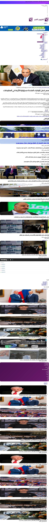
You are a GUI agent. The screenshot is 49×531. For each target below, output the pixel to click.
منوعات (42, 57)
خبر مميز (46, 110)
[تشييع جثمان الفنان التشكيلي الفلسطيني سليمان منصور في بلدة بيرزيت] (23, 336)
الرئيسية (45, 32)
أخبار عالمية (42, 47)
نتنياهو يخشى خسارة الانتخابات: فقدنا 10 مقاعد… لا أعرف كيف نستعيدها (28, 125)
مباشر (44, 34)
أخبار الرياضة (42, 44)
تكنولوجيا (42, 54)
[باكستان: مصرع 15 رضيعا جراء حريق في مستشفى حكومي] (24, 196)
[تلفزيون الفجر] (33, 21)
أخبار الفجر (42, 46)
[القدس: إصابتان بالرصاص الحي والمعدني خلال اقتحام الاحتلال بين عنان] (23, 358)
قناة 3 (43, 38)
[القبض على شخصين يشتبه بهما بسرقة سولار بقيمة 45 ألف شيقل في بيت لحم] (23, 347)
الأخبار (45, 42)
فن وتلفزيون (41, 55)
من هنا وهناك (44, 51)
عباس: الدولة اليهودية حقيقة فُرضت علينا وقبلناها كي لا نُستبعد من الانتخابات (31, 217)
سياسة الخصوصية (40, 33)
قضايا (43, 56)
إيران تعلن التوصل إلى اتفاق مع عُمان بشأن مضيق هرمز (32, 143)
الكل (43, 43)
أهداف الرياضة (44, 50)
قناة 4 (43, 39)
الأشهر (45, 382)
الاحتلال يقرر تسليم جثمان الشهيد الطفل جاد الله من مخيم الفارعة (34, 314)
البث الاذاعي (44, 59)
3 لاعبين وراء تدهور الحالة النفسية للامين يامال (38, 417)
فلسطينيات (41, 48)
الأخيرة (45, 383)
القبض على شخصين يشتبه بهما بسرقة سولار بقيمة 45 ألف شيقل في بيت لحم (31, 348)
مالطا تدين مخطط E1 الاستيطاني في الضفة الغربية (37, 303)
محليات (42, 49)
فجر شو (42, 41)
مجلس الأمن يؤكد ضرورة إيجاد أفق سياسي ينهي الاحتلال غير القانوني (33, 325)
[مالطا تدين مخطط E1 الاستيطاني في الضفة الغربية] (23, 405)
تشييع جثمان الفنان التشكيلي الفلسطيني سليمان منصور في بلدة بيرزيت (33, 337)
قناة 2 (42, 37)
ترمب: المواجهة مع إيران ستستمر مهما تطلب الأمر (33, 137)
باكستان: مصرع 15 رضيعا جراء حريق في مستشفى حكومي (36, 199)
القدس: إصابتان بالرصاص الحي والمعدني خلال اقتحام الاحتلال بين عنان (33, 359)
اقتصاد (43, 53)
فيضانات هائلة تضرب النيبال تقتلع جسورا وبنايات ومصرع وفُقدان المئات (27, 131)
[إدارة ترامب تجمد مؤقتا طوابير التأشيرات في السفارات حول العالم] (24, 232)
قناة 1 (42, 35)
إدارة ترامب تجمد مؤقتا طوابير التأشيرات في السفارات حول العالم (34, 235)
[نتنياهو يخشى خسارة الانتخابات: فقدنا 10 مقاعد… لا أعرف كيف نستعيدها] (23, 394)
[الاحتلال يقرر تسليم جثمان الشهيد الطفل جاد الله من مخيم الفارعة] (23, 313)
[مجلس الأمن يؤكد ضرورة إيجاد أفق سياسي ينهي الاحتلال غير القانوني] (23, 324)
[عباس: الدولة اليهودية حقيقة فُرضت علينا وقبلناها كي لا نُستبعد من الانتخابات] (24, 214)
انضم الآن (47, 3)
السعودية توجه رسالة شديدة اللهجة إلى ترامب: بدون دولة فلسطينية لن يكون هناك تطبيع (28, 181)
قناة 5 (43, 40)
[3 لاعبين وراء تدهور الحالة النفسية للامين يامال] (23, 416)
